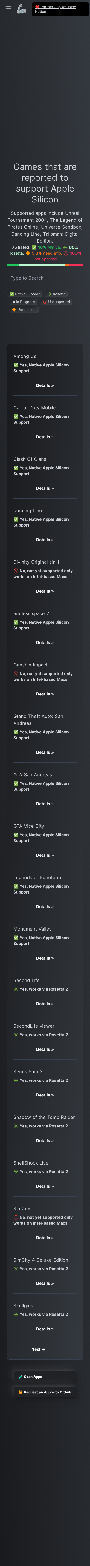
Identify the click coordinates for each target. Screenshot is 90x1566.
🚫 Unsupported (56, 302)
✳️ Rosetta (56, 294)
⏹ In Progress (23, 302)
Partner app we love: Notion (55, 9)
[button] (45, 385)
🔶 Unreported (24, 309)
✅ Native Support (25, 294)
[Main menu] (8, 8)
